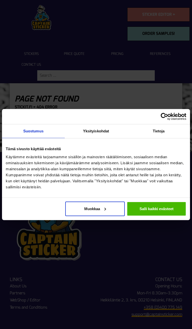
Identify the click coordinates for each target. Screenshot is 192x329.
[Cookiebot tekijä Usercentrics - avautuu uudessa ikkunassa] (164, 116)
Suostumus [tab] (33, 131)
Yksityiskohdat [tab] (96, 131)
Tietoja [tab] (159, 131)
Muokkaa (92, 208)
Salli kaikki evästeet (157, 208)
